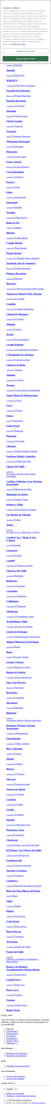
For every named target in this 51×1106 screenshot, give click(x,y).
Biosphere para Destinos (16, 1056)
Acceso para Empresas (15, 1076)
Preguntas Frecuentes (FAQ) (18, 1066)
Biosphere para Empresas (16, 1053)
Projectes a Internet (38, 1103)
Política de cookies (19, 44)
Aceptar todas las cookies (25, 59)
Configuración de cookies (25, 51)
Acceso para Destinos (15, 1079)
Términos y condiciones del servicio (21, 1096)
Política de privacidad (15, 1093)
